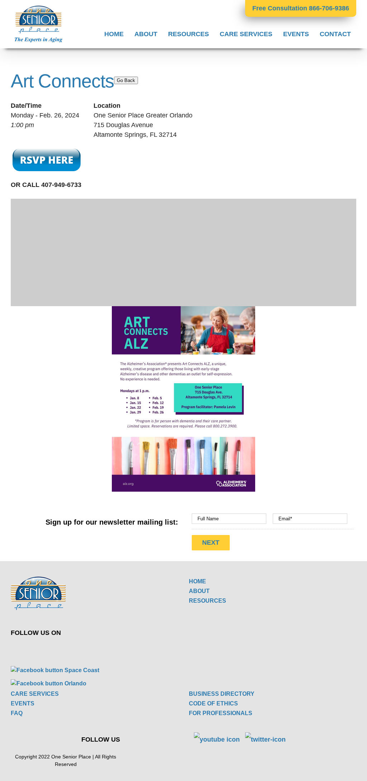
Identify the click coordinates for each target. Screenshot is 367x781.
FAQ (17, 713)
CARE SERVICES (35, 694)
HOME (197, 581)
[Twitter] (89, 648)
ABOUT (199, 591)
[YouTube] (106, 648)
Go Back (126, 80)
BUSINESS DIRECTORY (221, 694)
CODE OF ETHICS (213, 703)
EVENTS (22, 703)
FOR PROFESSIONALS (220, 713)
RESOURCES (207, 601)
